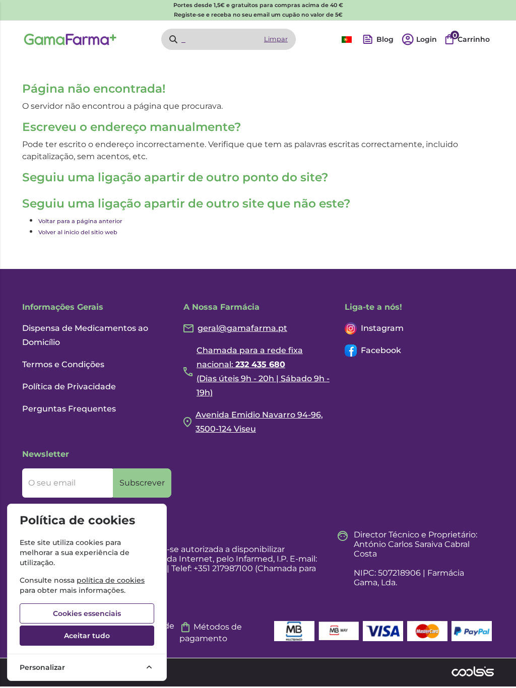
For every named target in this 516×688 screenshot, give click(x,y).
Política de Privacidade (69, 386)
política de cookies (111, 580)
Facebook (381, 350)
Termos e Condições (63, 364)
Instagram (382, 328)
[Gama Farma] (70, 39)
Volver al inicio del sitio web (77, 232)
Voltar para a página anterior (80, 221)
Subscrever (142, 483)
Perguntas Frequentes (69, 409)
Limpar (276, 39)
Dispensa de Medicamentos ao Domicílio (85, 335)
